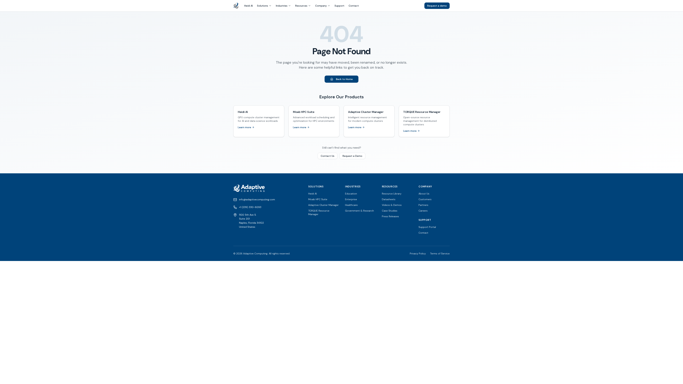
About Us (424, 193)
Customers (425, 199)
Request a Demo (352, 156)
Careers (423, 210)
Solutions (262, 5)
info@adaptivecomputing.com (257, 199)
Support (339, 5)
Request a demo (437, 5)
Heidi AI (248, 5)
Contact (354, 5)
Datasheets (388, 199)
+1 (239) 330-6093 (250, 207)
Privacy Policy (418, 253)
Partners (423, 205)
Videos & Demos (392, 205)
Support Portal (427, 227)
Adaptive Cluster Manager (323, 205)
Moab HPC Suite (317, 199)
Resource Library (391, 193)
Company (321, 5)
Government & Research (359, 210)
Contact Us (327, 156)
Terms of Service (440, 253)
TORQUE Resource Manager (318, 212)
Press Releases (390, 216)
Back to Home (344, 79)
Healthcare (351, 205)
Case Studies (389, 210)
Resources (301, 5)
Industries (281, 5)
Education (351, 193)
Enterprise (351, 199)
